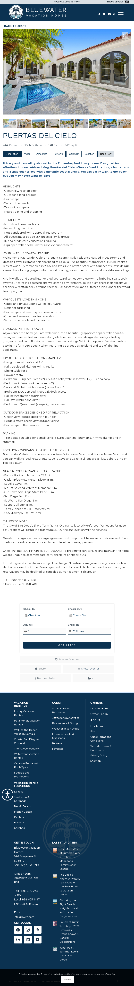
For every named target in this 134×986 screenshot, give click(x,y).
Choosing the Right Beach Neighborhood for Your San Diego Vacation (68, 908)
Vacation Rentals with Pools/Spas (27, 765)
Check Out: (75, 608)
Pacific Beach (22, 806)
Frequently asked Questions (63, 736)
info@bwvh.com (24, 916)
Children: (73, 624)
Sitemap (95, 760)
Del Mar (19, 817)
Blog (93, 731)
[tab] (12, 154)
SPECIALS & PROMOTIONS (67, 2)
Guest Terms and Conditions (100, 738)
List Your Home (99, 708)
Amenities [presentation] (41, 153)
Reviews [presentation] (58, 153)
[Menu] (121, 14)
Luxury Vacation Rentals (24, 713)
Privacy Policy (98, 755)
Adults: (28, 624)
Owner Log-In (99, 713)
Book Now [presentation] (105, 153)
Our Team (96, 726)
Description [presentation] (12, 153)
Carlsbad (19, 827)
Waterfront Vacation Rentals (26, 755)
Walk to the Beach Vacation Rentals (25, 731)
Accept (67, 979)
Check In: (29, 608)
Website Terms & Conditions (100, 748)
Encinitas (19, 822)
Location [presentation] (89, 153)
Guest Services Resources (61, 710)
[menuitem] (114, 14)
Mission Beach (23, 811)
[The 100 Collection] (126, 1)
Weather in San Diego (65, 728)
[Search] (114, 14)
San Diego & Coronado (21, 798)
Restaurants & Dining (65, 723)
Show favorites (90, 668)
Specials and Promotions (22, 774)
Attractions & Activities (65, 717)
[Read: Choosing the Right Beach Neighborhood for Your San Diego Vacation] (55, 902)
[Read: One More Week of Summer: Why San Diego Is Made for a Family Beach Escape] (55, 850)
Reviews (57, 743)
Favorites (57, 748)
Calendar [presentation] (74, 153)
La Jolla (18, 791)
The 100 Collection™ (26, 748)
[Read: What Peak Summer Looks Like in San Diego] (55, 949)
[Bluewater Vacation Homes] (37, 12)
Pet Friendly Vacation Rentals (27, 722)
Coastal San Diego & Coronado (26, 741)
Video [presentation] (27, 153)
